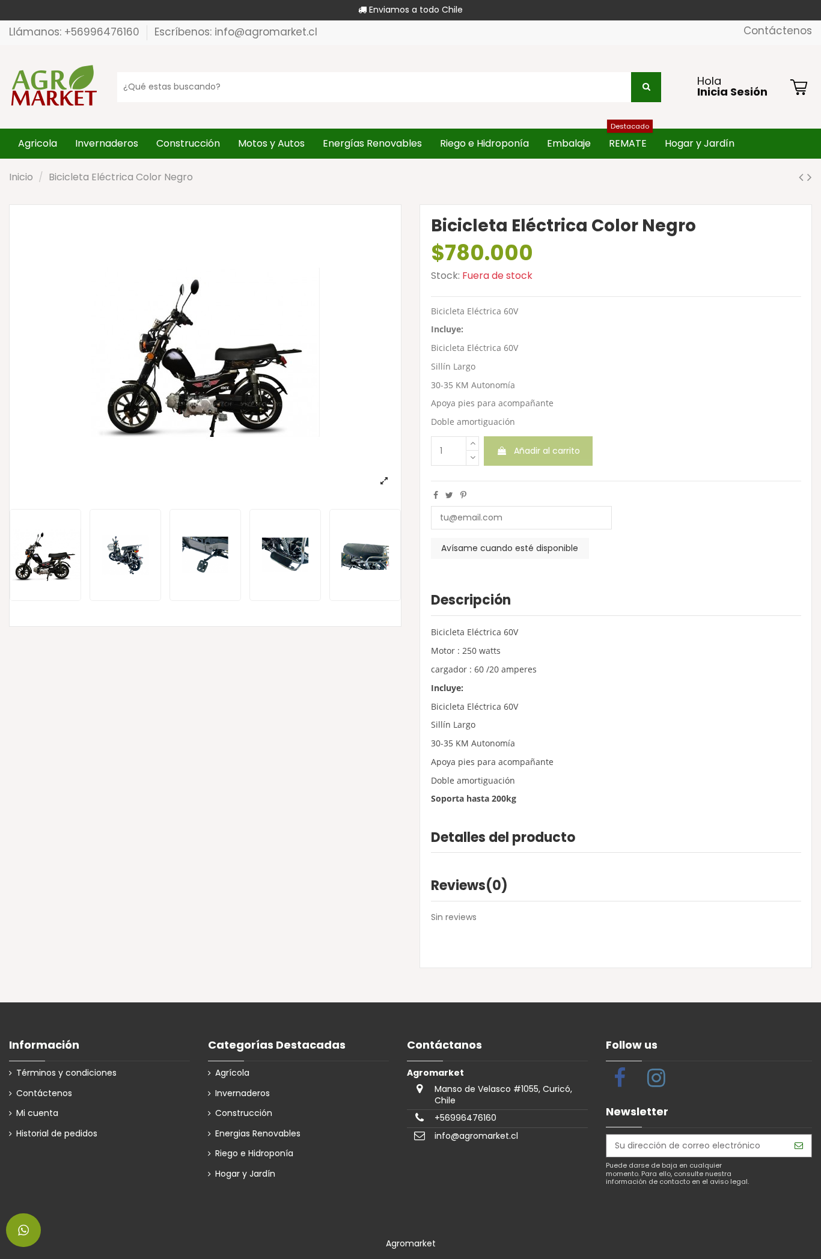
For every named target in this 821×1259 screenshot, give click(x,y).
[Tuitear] (449, 495)
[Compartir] (435, 495)
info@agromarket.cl (476, 1136)
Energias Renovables (258, 1133)
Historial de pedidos (56, 1133)
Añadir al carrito (547, 451)
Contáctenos (777, 30)
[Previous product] (803, 177)
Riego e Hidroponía (254, 1153)
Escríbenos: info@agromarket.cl (235, 32)
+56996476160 (465, 1118)
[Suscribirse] (798, 1146)
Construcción (243, 1113)
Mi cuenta (37, 1113)
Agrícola (232, 1073)
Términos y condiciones (66, 1073)
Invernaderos (242, 1093)
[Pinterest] (463, 495)
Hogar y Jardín (245, 1174)
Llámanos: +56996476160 (75, 32)
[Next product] (809, 177)
